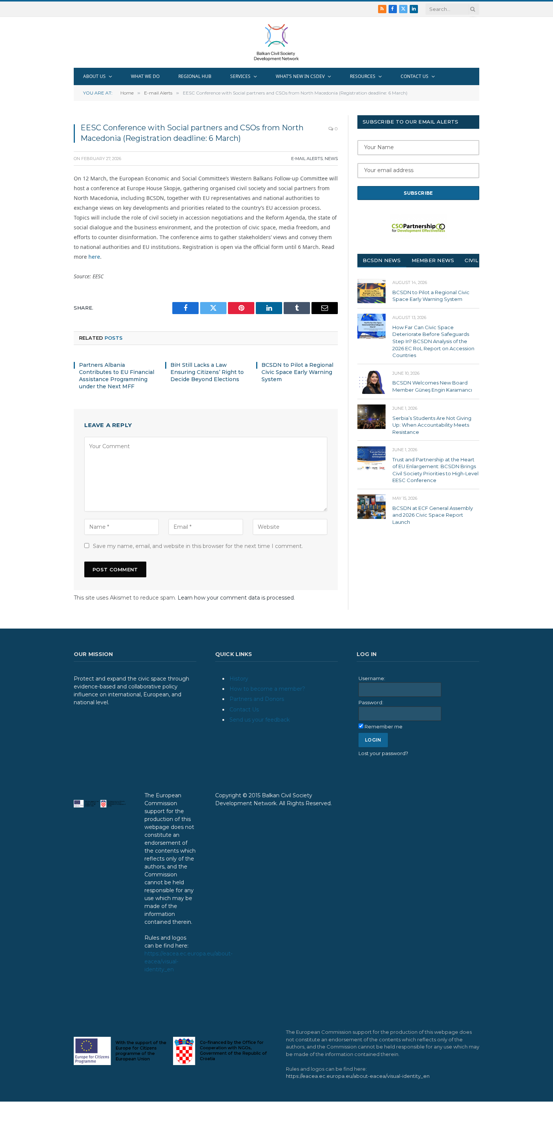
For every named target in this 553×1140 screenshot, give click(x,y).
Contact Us (244, 709)
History (238, 678)
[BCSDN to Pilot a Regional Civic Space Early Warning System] (371, 291)
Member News (433, 260)
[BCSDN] (276, 42)
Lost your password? (383, 753)
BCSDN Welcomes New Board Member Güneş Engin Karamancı (432, 386)
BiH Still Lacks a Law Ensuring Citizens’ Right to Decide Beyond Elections (207, 372)
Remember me (384, 726)
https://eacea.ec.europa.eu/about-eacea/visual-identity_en (358, 1076)
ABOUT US (94, 76)
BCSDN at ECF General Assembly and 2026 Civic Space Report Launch (432, 515)
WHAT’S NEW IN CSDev (300, 76)
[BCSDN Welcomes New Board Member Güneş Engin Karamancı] (371, 381)
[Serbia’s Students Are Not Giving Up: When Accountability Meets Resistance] (371, 416)
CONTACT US (414, 76)
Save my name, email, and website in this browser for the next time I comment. (198, 546)
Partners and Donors (256, 699)
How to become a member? (267, 688)
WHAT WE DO (145, 76)
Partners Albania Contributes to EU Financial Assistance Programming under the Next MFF (116, 376)
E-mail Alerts (307, 158)
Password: (371, 702)
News (331, 158)
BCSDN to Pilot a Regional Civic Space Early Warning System (297, 372)
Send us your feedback (259, 719)
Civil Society (484, 260)
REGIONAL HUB (194, 76)
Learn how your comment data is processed (236, 597)
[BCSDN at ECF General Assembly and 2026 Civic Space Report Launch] (371, 506)
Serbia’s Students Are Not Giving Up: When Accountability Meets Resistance (431, 425)
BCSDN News (382, 260)
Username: (372, 678)
